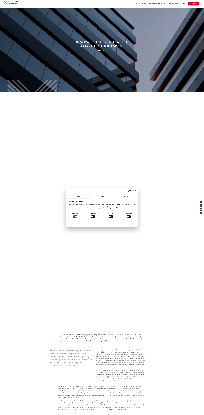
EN (184, 3)
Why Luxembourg (152, 3)
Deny (79, 223)
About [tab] (126, 196)
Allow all (125, 223)
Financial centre (141, 3)
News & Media (167, 3)
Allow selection (102, 223)
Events (160, 3)
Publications (176, 3)
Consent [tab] (78, 196)
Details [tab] (102, 196)
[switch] (93, 216)
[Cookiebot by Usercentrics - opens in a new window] (129, 191)
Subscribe (193, 3)
